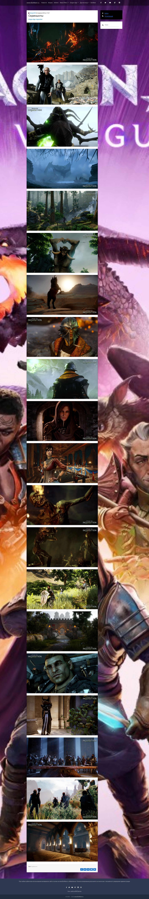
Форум (50, 3)
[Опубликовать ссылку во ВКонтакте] (88, 869)
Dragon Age (73, 3)
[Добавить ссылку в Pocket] (94, 869)
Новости (44, 3)
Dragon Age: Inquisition (35, 19)
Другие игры (84, 3)
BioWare (93, 3)
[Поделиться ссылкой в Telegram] (91, 869)
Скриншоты (34, 866)
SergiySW (32, 13)
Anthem (56, 3)
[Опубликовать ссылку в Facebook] (81, 869)
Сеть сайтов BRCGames (74, 891)
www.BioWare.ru (33, 3)
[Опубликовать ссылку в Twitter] (84, 869)
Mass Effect (64, 3)
